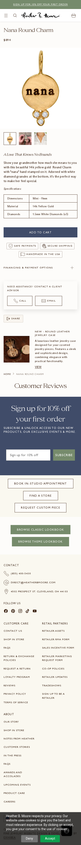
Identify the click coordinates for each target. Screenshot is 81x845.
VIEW (38, 367)
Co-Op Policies (53, 668)
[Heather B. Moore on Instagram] (20, 611)
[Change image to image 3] (40, 138)
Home (7, 374)
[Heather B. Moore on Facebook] (6, 611)
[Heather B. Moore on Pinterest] (13, 611)
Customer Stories (17, 747)
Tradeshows (51, 685)
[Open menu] (6, 15)
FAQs (7, 647)
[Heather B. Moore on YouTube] (34, 611)
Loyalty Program (17, 677)
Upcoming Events (17, 784)
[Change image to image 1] (10, 138)
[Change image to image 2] (25, 138)
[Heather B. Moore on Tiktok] (27, 611)
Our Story (11, 721)
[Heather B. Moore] (40, 15)
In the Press (12, 755)
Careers (9, 801)
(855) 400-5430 (21, 573)
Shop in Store (14, 639)
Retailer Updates (55, 677)
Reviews (9, 685)
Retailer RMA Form (56, 639)
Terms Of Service (16, 702)
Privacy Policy (15, 693)
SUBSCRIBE (64, 455)
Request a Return (17, 668)
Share (15, 318)
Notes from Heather (19, 738)
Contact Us (13, 630)
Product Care (14, 793)
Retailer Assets (53, 630)
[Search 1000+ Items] (15, 15)
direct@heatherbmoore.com (33, 582)
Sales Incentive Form (58, 647)
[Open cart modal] (73, 15)
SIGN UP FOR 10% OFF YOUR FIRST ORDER (40, 4)
